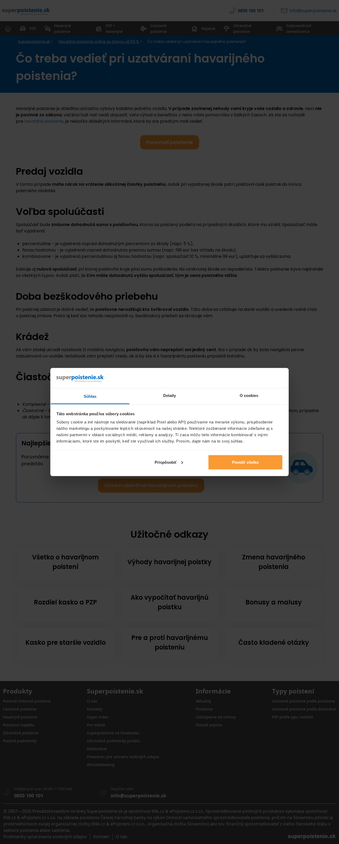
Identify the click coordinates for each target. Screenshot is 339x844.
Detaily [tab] (169, 395)
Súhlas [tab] (90, 396)
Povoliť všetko (245, 462)
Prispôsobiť (166, 462)
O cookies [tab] (249, 395)
